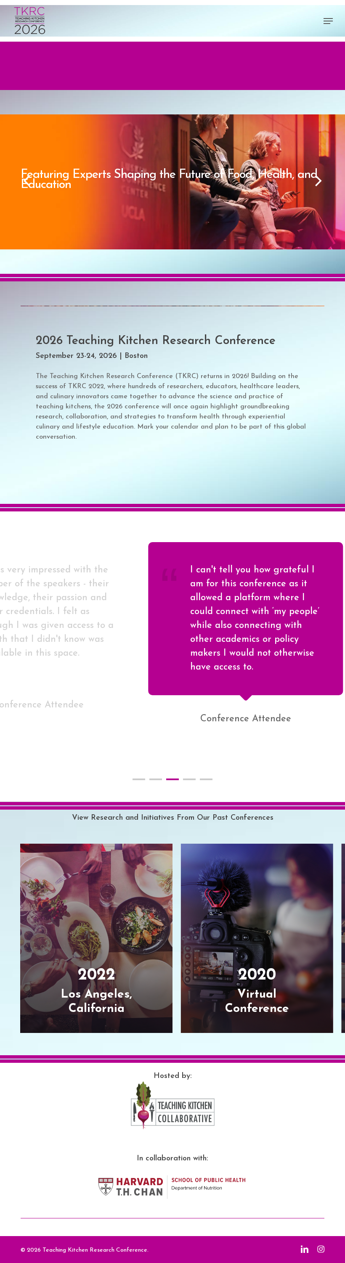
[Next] (334, 180)
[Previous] (10, 180)
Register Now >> (56, 194)
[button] (328, 21)
